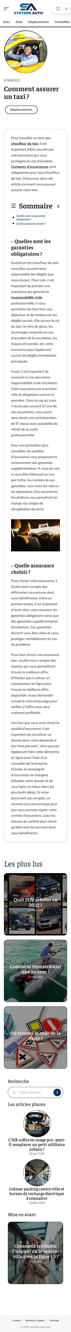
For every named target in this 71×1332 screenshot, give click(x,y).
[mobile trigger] (7, 9)
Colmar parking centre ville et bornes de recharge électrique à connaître (36, 1193)
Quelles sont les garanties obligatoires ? (31, 217)
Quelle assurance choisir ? (31, 223)
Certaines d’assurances (30, 167)
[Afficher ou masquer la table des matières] (56, 206)
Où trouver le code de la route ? (35, 1035)
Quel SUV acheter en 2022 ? (36, 902)
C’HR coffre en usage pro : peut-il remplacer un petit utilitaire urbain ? (36, 1144)
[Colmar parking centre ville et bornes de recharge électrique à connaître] (37, 1172)
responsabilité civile (26, 297)
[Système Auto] (28, 9)
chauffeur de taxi (24, 143)
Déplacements (21, 109)
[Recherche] (58, 9)
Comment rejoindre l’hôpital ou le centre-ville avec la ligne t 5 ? (35, 1251)
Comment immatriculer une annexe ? (35, 968)
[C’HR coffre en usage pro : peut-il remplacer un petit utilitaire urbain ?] (37, 1123)
